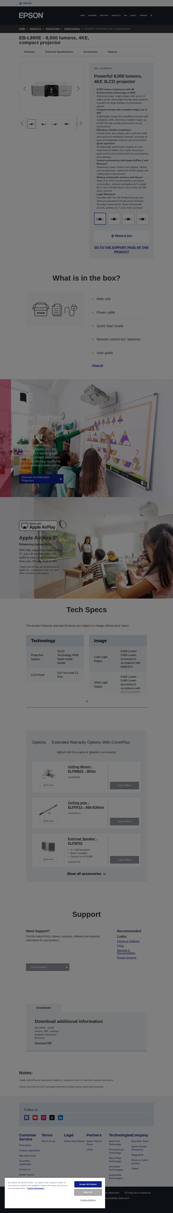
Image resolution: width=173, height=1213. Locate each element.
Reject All (88, 1192)
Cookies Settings (88, 1200)
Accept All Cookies (88, 1184)
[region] (55, 1192)
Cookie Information (35, 1188)
